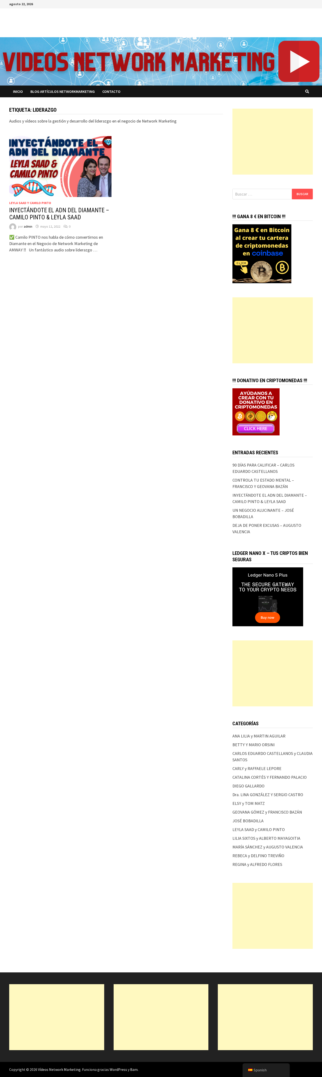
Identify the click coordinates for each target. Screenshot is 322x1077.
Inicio (18, 91)
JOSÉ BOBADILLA (248, 820)
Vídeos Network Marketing (59, 1069)
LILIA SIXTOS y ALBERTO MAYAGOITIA (266, 838)
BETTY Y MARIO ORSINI (253, 744)
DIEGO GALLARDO (248, 786)
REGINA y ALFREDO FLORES (257, 864)
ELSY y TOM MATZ (248, 803)
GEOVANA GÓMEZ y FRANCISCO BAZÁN (267, 812)
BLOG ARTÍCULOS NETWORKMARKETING (62, 91)
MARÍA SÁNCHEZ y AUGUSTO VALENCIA (267, 847)
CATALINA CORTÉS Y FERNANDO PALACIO (269, 777)
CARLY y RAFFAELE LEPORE (256, 768)
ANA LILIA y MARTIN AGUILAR (258, 736)
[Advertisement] (272, 142)
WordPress (118, 1069)
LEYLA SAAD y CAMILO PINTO (30, 203)
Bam (134, 1069)
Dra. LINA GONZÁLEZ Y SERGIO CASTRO (267, 794)
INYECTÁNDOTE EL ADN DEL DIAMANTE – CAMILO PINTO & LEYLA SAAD (59, 214)
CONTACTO (111, 91)
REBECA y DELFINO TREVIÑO (258, 855)
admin (28, 226)
